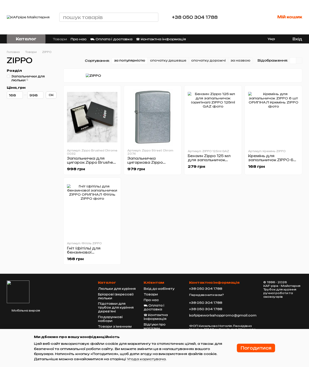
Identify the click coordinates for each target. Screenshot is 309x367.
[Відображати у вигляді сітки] (293, 61)
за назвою (240, 60)
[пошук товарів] (153, 17)
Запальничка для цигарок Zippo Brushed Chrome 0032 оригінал (91, 162)
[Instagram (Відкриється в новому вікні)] (238, 39)
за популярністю (129, 60)
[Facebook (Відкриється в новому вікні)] (249, 39)
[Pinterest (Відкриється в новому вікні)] (260, 39)
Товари (60, 39)
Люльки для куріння (117, 288)
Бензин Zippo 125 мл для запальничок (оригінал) (209, 160)
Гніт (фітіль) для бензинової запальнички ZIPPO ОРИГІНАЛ (87, 254)
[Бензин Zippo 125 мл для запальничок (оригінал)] (213, 117)
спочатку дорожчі (208, 60)
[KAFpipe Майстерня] (18, 291)
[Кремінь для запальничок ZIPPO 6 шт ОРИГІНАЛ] (273, 117)
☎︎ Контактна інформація (161, 39)
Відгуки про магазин (155, 326)
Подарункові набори (110, 319)
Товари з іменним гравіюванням (115, 328)
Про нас (79, 39)
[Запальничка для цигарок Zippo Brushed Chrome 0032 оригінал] (92, 117)
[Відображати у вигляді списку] (299, 61)
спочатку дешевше (168, 60)
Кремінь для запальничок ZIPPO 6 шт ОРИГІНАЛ (270, 160)
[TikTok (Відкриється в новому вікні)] (244, 39)
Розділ (14, 70)
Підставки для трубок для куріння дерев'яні (116, 307)
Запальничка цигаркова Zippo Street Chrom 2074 (148, 162)
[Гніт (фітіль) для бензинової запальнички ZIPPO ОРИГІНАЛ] (92, 209)
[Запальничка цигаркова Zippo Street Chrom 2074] (152, 117)
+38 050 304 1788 (195, 17)
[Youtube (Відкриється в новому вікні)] (255, 39)
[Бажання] (255, 17)
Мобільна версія (25, 310)
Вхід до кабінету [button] (159, 288)
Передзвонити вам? (206, 295)
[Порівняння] (239, 17)
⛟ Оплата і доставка (111, 39)
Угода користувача (146, 359)
